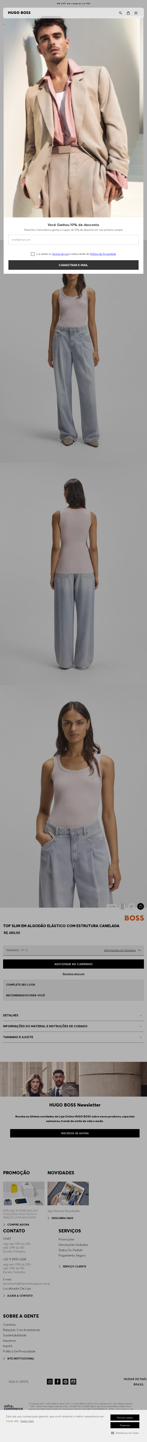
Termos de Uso (60, 253)
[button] (124, 1433)
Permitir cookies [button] (125, 1417)
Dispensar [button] (125, 1425)
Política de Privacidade (103, 253)
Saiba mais (27, 1421)
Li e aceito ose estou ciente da (76, 254)
